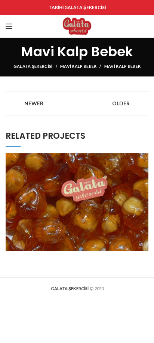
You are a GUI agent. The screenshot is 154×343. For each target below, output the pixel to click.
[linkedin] (133, 26)
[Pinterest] (123, 26)
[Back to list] (77, 103)
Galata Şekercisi (33, 66)
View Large (142, 159)
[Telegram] (143, 26)
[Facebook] (104, 26)
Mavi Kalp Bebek (78, 66)
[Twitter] (113, 26)
